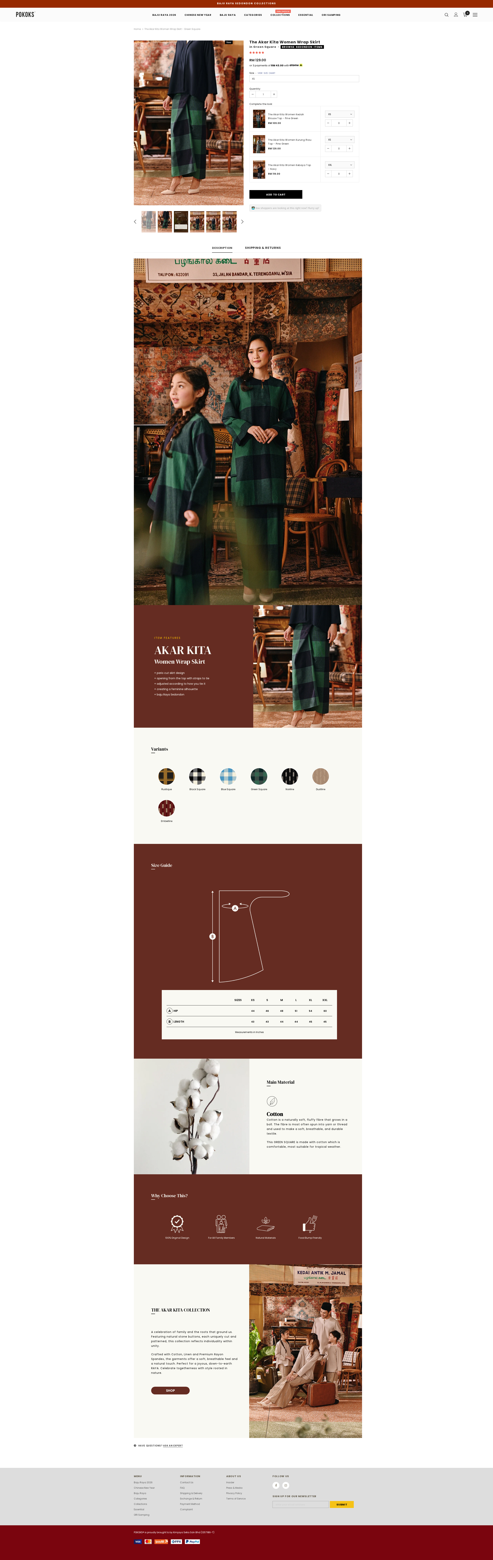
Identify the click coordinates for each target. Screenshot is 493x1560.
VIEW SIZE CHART (266, 73)
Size (262, 73)
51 (296, 1011)
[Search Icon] (447, 15)
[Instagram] (285, 1485)
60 (325, 1011)
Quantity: (255, 88)
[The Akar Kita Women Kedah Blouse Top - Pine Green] (259, 119)
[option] (189, 122)
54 (310, 1011)
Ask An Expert (173, 1445)
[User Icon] (456, 14)
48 (281, 1011)
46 (267, 1011)
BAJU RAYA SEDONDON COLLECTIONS (246, 3)
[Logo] (38, 14)
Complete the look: (260, 104)
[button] (257, 52)
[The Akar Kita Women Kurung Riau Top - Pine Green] (259, 144)
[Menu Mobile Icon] (475, 15)
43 (252, 1021)
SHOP (170, 1390)
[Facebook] (275, 1485)
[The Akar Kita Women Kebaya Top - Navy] (259, 169)
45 (310, 1021)
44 (253, 1011)
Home (137, 29)
